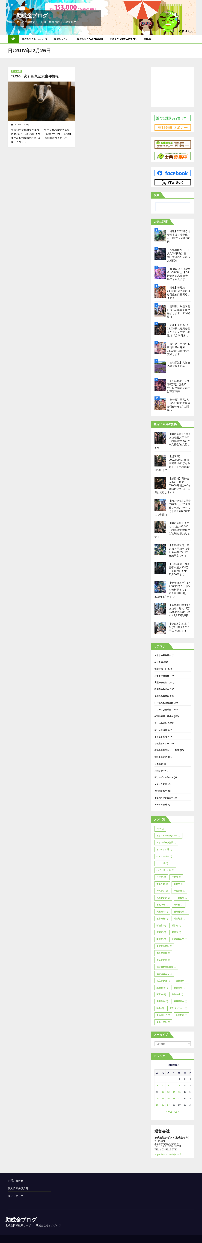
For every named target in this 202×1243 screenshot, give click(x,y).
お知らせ (158, 770)
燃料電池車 (163, 953)
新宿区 (161, 932)
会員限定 (158, 764)
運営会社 (148, 39)
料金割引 (179, 918)
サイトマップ (15, 1196)
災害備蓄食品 (179, 939)
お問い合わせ (15, 1180)
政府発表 (162, 918)
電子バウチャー (178, 1008)
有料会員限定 (160, 757)
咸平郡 (178, 904)
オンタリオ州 (164, 849)
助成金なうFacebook (90, 39)
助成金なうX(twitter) (123, 39)
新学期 (176, 925)
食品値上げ (163, 1015)
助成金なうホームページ (34, 39)
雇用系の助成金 (161, 696)
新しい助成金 (16, 71)
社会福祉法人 (164, 974)
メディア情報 (160, 804)
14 (174, 1092)
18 (157, 1098)
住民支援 (179, 891)
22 (179, 1098)
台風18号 (162, 904)
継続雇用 (162, 987)
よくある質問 (160, 737)
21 (174, 1098)
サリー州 (162, 863)
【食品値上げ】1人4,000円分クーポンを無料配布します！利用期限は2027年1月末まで (172, 589)
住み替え (162, 891)
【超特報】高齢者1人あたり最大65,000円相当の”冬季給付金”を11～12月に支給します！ (172, 485)
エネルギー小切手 (166, 842)
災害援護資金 (164, 946)
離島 (160, 1008)
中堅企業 (162, 884)
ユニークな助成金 (162, 709)
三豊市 (176, 877)
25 (157, 1105)
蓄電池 (161, 994)
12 (163, 1092)
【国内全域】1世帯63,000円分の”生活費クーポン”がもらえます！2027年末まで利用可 (172, 507)
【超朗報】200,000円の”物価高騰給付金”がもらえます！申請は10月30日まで (172, 463)
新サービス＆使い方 (163, 777)
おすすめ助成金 (161, 675)
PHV (160, 829)
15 (179, 1092)
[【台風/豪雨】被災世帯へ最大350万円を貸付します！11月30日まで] (160, 568)
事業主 (178, 884)
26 (163, 1105)
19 (163, 1098)
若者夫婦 (179, 987)
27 (168, 1105)
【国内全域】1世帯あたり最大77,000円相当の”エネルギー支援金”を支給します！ (172, 441)
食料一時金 (163, 1022)
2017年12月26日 (22, 125)
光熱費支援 (163, 898)
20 (168, 1098)
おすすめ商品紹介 (162, 655)
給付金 (157, 662)
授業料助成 (180, 911)
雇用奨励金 (180, 1001)
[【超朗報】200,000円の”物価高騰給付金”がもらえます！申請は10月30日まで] (160, 460)
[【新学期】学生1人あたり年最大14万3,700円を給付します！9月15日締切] (160, 609)
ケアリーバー (164, 856)
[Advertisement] (172, 86)
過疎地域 (177, 994)
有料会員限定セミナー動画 (166, 750)
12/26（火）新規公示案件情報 (35, 76)
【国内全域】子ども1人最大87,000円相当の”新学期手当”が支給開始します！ (172, 530)
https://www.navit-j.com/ (167, 1154)
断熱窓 (161, 925)
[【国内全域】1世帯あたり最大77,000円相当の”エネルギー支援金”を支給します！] (160, 438)
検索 (156, 195)
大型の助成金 (160, 682)
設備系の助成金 (161, 689)
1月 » (176, 1112)
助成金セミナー (62, 39)
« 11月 (169, 1112)
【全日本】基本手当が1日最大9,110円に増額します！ (179, 627)
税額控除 (181, 980)
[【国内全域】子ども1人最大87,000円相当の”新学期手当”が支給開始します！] (160, 527)
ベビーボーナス (165, 870)
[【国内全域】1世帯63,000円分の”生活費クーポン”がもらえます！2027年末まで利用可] (160, 505)
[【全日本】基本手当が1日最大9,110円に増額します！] (160, 628)
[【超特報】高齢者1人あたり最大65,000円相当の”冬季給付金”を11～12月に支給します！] (160, 483)
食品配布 (181, 1015)
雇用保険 (162, 1001)
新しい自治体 (160, 730)
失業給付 (162, 911)
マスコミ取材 (160, 784)
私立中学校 (163, 980)
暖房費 (161, 939)
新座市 (176, 932)
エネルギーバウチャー (168, 836)
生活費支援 (163, 960)
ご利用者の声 (160, 791)
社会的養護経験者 (166, 967)
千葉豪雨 (181, 898)
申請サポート (160, 669)
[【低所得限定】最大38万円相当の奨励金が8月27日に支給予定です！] (160, 549)
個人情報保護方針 (18, 1188)
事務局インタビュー (163, 798)
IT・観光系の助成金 (163, 703)
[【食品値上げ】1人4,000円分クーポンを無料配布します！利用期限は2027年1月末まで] (160, 587)
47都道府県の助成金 (163, 716)
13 (168, 1092)
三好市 (161, 877)
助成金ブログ (32, 15)
